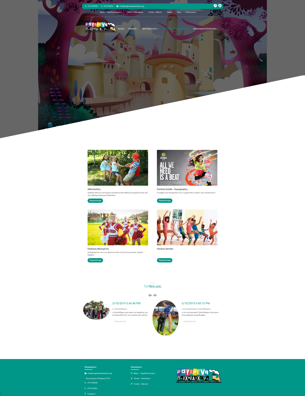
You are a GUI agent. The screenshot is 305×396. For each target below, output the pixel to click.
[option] (117, 314)
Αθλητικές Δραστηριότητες (175, 29)
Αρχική (121, 29)
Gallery (169, 12)
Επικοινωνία (191, 12)
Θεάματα (133, 29)
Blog (179, 12)
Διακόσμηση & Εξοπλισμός (205, 29)
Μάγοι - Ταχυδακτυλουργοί (111, 12)
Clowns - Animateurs (135, 12)
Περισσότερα (95, 200)
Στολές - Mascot (155, 12)
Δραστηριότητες (149, 29)
